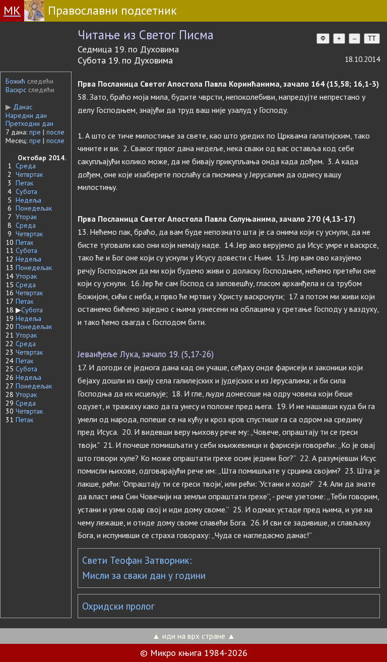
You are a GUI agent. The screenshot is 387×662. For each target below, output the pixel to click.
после (55, 132)
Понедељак (34, 208)
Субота (26, 191)
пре (35, 132)
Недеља (28, 200)
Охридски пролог (118, 606)
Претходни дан (29, 123)
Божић (15, 81)
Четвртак (29, 174)
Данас (19, 106)
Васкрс (16, 89)
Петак (24, 182)
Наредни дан (26, 115)
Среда (26, 165)
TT (372, 38)
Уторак (26, 216)
